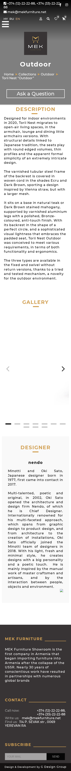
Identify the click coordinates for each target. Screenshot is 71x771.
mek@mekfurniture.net (26, 12)
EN (18, 19)
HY (6, 19)
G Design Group (53, 767)
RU (12, 19)
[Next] (62, 368)
